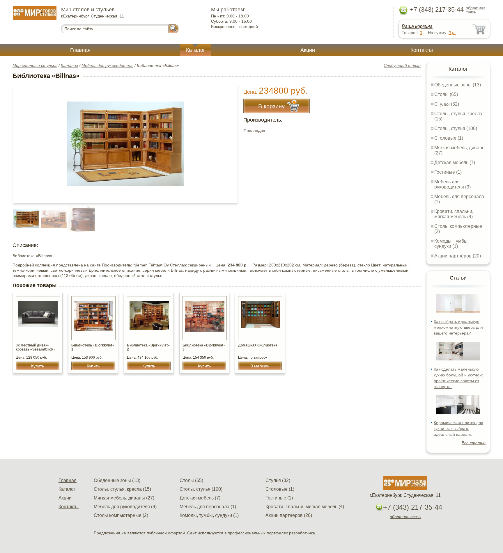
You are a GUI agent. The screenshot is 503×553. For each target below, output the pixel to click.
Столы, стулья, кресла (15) (122, 489)
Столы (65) (446, 94)
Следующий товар (402, 65)
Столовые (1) (448, 138)
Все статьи (474, 442)
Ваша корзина (417, 26)
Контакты (421, 50)
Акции (307, 50)
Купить (37, 366)
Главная (80, 50)
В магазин (260, 366)
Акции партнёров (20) (457, 255)
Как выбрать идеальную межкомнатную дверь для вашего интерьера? (458, 327)
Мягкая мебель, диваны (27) (124, 497)
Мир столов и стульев (35, 65)
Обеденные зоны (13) (457, 84)
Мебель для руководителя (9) (452, 184)
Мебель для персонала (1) (208, 506)
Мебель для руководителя (107, 65)
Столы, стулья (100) (455, 128)
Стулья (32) (446, 104)
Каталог (195, 50)
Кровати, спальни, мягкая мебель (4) (453, 214)
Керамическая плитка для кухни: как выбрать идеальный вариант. (458, 428)
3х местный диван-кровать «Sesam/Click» (35, 347)
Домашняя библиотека (257, 345)
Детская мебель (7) (454, 162)
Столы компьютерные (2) (121, 515)
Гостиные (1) (448, 172)
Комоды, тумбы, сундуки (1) (451, 244)
